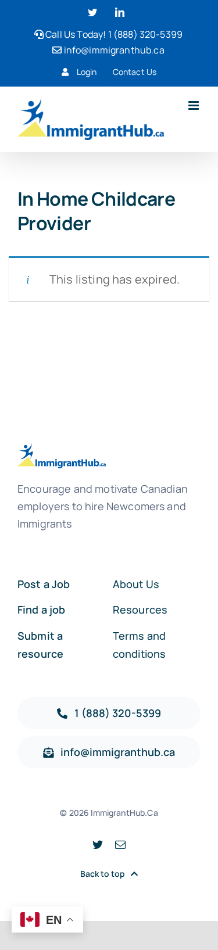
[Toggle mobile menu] (194, 105)
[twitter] (97, 844)
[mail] (120, 844)
